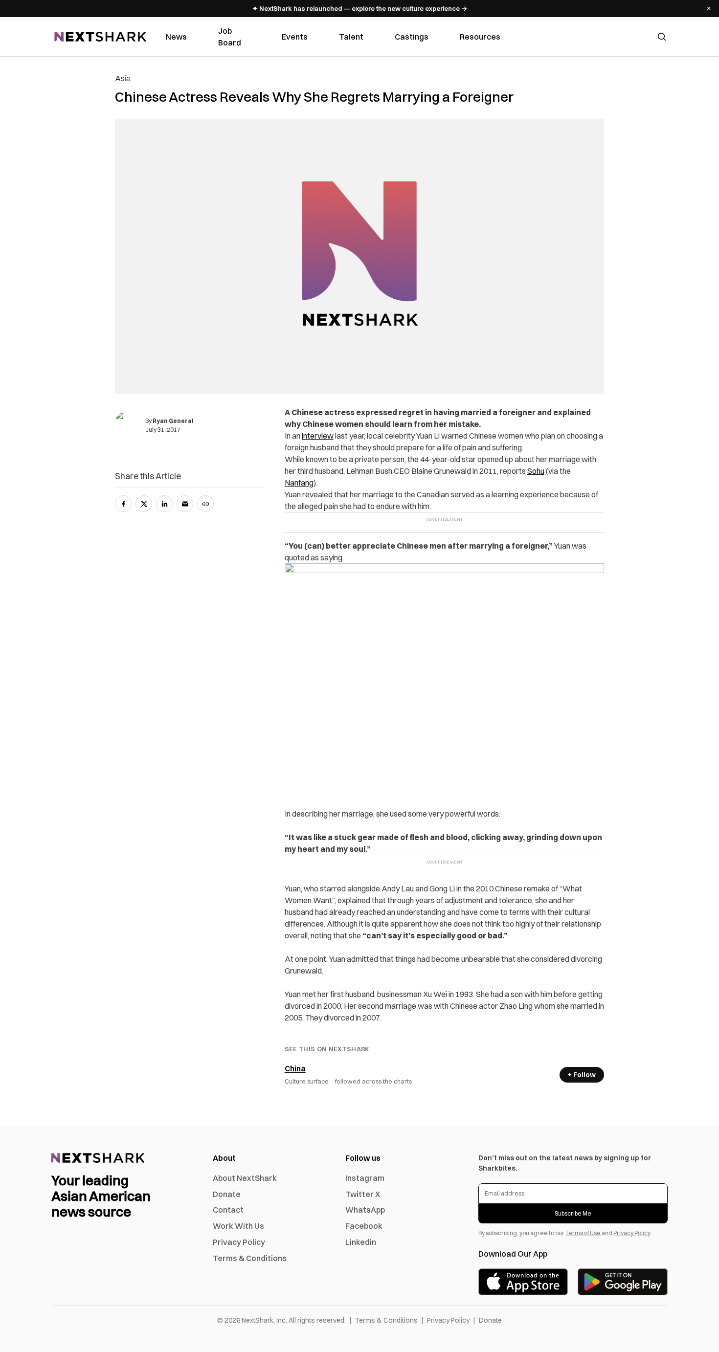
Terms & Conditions (250, 1258)
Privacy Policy (239, 1242)
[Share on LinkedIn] (164, 503)
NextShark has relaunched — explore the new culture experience (359, 8)
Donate (227, 1194)
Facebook (363, 1226)
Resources (480, 37)
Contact (228, 1210)
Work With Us (238, 1226)
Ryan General (173, 420)
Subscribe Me (573, 1213)
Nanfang (299, 483)
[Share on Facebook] (123, 503)
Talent (351, 37)
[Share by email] (185, 503)
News (176, 37)
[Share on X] (143, 503)
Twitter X (362, 1194)
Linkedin (360, 1242)
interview (318, 436)
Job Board (229, 36)
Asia (123, 78)
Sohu (535, 471)
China (295, 1068)
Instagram (364, 1178)
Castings (411, 37)
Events (295, 37)
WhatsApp (365, 1210)
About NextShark (245, 1178)
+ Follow (582, 1074)
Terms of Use (583, 1233)
